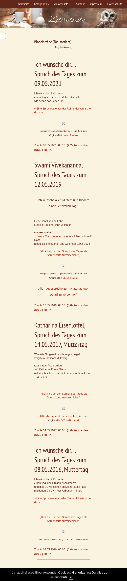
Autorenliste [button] (61, 4)
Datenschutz (114, 4)
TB (45, 149)
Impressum (95, 4)
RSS (38, 149)
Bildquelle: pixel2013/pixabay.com (56, 131)
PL (50, 149)
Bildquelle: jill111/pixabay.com (53, 539)
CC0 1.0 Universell (70, 420)
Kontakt (80, 4)
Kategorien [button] (41, 4)
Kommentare (80, 145)
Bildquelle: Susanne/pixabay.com (56, 416)
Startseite (23, 4)
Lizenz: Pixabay (70, 135)
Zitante (38, 145)
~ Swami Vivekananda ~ (48, 236)
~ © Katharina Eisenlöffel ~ (50, 369)
